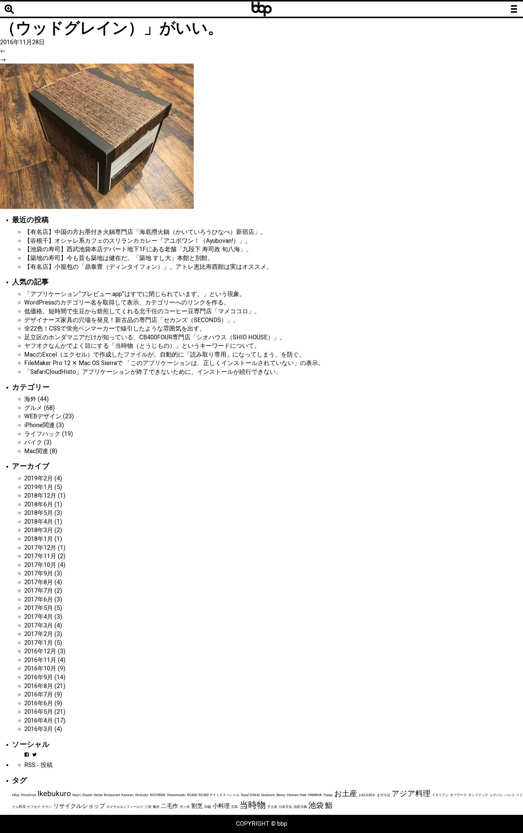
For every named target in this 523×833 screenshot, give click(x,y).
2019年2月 (38, 478)
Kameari (127, 795)
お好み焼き (367, 795)
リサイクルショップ (79, 805)
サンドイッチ (478, 795)
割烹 (197, 805)
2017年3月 (38, 625)
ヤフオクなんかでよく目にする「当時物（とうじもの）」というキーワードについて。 (142, 345)
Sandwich (268, 795)
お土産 (345, 793)
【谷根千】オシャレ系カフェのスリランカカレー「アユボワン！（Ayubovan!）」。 (137, 240)
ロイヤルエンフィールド (125, 807)
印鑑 (207, 807)
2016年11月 (40, 659)
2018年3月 (38, 530)
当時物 (252, 805)
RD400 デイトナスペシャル (219, 795)
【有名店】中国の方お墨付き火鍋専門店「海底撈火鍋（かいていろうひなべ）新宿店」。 (145, 231)
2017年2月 (38, 633)
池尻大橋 (300, 807)
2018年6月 (38, 504)
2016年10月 (40, 668)
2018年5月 (38, 512)
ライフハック (42, 433)
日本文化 (285, 807)
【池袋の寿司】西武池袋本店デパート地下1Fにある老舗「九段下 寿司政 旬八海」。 (138, 249)
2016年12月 (40, 651)
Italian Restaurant (107, 795)
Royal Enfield (250, 795)
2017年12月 (40, 547)
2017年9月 (38, 573)
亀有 (156, 807)
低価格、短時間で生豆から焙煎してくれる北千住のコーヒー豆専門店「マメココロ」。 (142, 311)
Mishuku (141, 795)
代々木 (185, 807)
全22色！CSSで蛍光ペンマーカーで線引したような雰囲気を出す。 (115, 328)
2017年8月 (38, 582)
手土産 (272, 807)
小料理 (221, 805)
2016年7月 (38, 694)
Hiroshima (28, 795)
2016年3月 (38, 729)
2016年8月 (38, 686)
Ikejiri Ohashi (82, 795)
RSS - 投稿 (38, 765)
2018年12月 (40, 495)
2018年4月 (38, 521)
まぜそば (383, 795)
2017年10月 (40, 564)
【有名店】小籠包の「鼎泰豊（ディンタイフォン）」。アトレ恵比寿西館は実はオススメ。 (148, 266)
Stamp (280, 795)
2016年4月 (38, 720)
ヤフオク (33, 807)
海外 (30, 399)
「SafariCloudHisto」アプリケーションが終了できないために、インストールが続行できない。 (153, 371)
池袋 (316, 805)
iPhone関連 (39, 425)
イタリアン (440, 795)
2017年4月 (38, 616)
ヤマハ (47, 807)
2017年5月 (38, 607)
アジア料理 (411, 793)
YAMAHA (315, 795)
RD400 (192, 795)
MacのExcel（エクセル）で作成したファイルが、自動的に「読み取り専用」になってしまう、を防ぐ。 (164, 354)
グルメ (33, 407)
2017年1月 (38, 642)
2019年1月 (38, 487)
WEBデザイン (42, 416)
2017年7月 (38, 590)
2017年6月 (38, 599)
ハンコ (510, 795)
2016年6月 (38, 703)
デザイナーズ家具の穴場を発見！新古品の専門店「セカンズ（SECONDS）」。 (131, 320)
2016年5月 (38, 711)
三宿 (148, 807)
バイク (33, 442)
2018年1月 (38, 538)
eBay (15, 795)
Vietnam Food (296, 795)
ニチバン (496, 795)
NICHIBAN (157, 795)
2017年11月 (40, 556)
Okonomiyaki (176, 795)
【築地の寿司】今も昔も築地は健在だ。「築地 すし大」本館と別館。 (118, 258)
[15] (97, 136)
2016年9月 (38, 677)
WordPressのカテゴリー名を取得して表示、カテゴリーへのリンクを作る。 (127, 302)
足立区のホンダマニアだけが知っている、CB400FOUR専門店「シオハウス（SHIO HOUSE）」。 (155, 337)
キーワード (458, 795)
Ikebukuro (54, 793)
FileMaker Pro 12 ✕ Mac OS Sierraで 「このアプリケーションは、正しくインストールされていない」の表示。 (174, 363)
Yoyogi (328, 795)
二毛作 (169, 805)
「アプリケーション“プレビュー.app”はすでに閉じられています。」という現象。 (134, 294)
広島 (234, 807)
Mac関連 (36, 451)
